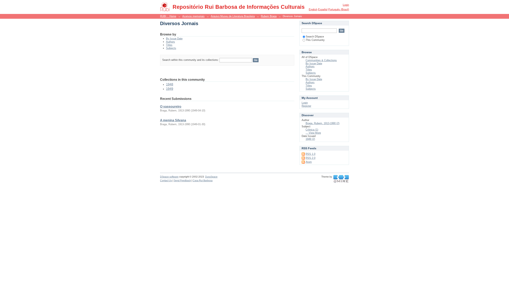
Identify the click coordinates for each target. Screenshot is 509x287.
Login (346, 4)
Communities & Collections (321, 60)
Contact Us (166, 180)
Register (306, 105)
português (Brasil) (338, 9)
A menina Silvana (173, 120)
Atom (309, 161)
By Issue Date (174, 38)
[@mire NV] (341, 179)
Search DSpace (315, 36)
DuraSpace (211, 176)
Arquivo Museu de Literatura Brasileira (233, 16)
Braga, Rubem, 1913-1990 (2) (322, 123)
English (313, 9)
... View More (313, 132)
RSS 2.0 (310, 157)
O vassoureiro (170, 106)
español (322, 9)
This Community (315, 39)
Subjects (171, 48)
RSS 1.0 (310, 153)
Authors (170, 41)
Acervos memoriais (193, 16)
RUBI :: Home (168, 16)
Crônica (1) (312, 129)
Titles (169, 44)
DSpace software (169, 176)
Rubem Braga (269, 16)
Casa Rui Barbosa (203, 180)
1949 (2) (310, 139)
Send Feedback (182, 180)
